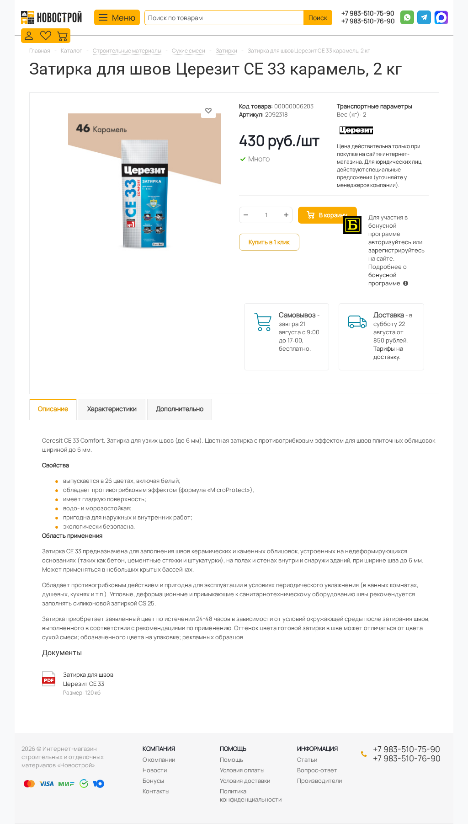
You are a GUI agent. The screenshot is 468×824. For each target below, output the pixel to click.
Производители (319, 780)
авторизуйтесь (389, 242)
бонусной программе (384, 279)
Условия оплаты (242, 770)
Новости (155, 770)
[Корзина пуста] (62, 35)
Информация (317, 748)
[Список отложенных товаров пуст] (45, 35)
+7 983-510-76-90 (368, 21)
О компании (159, 759)
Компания (159, 748)
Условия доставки (245, 780)
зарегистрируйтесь (396, 250)
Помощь (233, 748)
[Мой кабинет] (28, 35)
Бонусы (153, 780)
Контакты (156, 791)
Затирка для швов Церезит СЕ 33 (88, 679)
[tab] (53, 409)
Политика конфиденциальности (251, 795)
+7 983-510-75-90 (367, 13)
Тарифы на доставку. (388, 352)
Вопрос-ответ (317, 770)
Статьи (307, 759)
